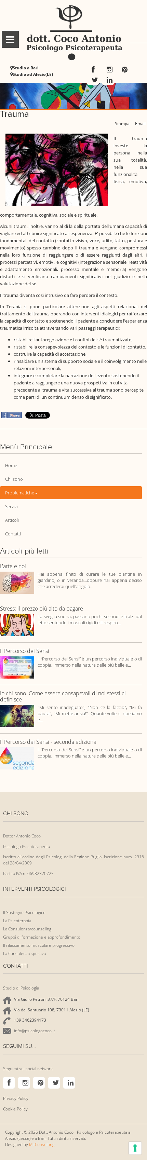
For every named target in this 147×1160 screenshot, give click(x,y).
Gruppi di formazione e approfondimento (41, 937)
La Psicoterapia (17, 921)
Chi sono (14, 479)
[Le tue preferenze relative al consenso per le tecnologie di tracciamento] (135, 1148)
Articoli (12, 520)
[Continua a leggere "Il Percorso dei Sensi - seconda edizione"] (17, 758)
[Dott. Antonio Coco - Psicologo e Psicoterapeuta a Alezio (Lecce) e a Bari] (73, 33)
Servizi (11, 506)
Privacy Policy (15, 1098)
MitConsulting (41, 1144)
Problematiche (19, 493)
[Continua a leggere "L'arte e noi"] (17, 582)
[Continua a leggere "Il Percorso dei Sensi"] (17, 667)
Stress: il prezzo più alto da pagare (41, 608)
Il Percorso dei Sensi (24, 651)
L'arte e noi (13, 566)
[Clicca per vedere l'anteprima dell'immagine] (56, 169)
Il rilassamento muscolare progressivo (39, 945)
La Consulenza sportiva (24, 953)
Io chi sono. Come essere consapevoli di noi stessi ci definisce (63, 696)
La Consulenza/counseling (27, 929)
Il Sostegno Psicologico (24, 912)
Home (11, 465)
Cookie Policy (15, 1109)
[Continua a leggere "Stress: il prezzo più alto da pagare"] (17, 624)
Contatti (13, 534)
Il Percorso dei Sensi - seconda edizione (48, 742)
